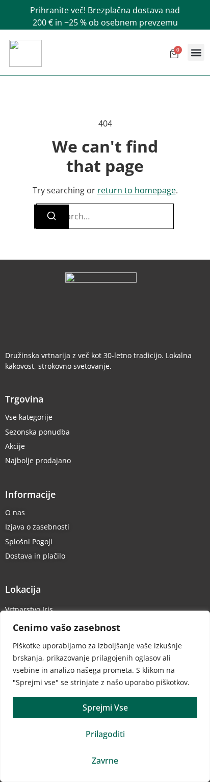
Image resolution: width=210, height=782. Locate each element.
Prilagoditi (105, 734)
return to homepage (136, 190)
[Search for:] (105, 216)
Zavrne (105, 760)
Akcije (15, 446)
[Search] (51, 217)
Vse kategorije (28, 417)
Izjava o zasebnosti (37, 527)
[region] (105, 696)
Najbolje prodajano (38, 460)
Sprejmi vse (105, 707)
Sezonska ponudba (37, 432)
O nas (15, 512)
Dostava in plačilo (35, 556)
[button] (196, 52)
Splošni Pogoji (28, 541)
